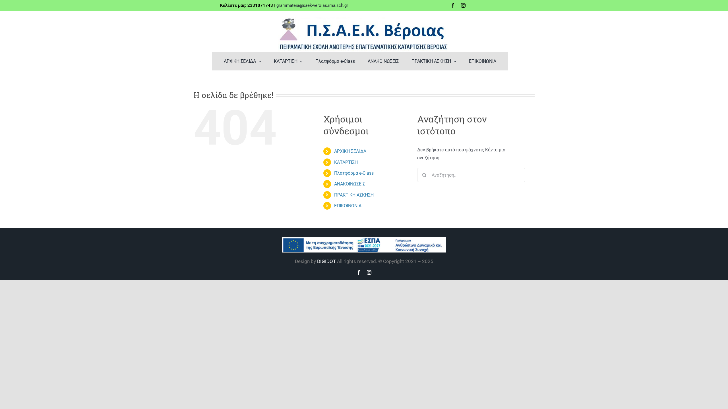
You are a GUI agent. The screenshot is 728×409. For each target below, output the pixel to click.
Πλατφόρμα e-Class (354, 173)
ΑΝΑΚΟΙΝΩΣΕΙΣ (349, 184)
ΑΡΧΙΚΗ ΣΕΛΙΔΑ (350, 151)
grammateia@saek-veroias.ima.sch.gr (312, 5)
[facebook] (453, 5)
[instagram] (463, 5)
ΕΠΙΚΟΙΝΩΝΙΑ (347, 205)
